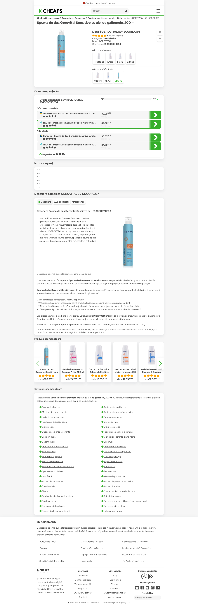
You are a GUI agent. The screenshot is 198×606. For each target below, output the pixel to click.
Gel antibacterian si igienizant (117, 451)
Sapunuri (108, 441)
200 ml (118, 80)
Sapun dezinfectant (113, 461)
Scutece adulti (48, 451)
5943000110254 (112, 44)
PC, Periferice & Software (134, 554)
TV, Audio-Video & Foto (133, 561)
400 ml (98, 80)
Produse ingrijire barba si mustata (57, 496)
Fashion (43, 548)
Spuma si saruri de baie (52, 471)
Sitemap (115, 584)
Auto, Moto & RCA (48, 541)
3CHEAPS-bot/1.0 (83, 592)
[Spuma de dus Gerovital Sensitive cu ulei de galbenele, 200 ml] (46, 355)
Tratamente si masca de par (55, 446)
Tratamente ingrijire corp (115, 407)
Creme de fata (111, 421)
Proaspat (99, 61)
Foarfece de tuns (50, 501)
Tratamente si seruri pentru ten (118, 412)
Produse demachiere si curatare (118, 431)
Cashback (115, 588)
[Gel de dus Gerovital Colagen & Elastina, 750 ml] (99, 355)
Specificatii (63, 201)
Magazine (82, 588)
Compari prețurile (74, 306)
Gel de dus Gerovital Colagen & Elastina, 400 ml (151, 372)
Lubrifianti (47, 476)
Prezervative (110, 471)
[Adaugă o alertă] (160, 38)
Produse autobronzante (115, 446)
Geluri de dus (109, 38)
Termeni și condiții (82, 584)
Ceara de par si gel (112, 456)
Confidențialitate (83, 579)
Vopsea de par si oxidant (115, 476)
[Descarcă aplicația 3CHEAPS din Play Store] (151, 578)
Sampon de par (49, 436)
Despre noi (83, 575)
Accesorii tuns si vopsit (52, 481)
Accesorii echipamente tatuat (56, 511)
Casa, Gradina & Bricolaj (92, 541)
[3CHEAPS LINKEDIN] (158, 588)
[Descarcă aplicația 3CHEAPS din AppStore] (144, 578)
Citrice (130, 61)
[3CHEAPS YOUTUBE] (137, 588)
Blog (115, 575)
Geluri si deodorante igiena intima (119, 436)
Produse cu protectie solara (54, 421)
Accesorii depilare (112, 486)
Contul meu (115, 579)
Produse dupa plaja (112, 417)
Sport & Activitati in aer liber (52, 561)
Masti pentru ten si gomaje (54, 412)
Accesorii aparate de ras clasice (118, 481)
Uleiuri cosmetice (112, 426)
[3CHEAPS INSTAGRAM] (152, 588)
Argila (110, 61)
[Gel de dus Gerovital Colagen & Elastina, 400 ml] (151, 355)
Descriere (45, 201)
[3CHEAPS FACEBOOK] (142, 588)
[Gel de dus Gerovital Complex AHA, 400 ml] (73, 355)
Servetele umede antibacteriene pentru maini (125, 501)
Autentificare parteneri (115, 592)
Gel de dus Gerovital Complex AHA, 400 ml (73, 371)
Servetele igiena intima (114, 506)
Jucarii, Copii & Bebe (49, 554)
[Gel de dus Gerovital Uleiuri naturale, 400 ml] (125, 355)
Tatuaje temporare (112, 496)
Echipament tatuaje (113, 511)
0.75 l (108, 80)
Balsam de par (48, 441)
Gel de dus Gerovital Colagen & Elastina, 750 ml (99, 372)
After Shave (109, 466)
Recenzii (79, 201)
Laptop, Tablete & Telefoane (94, 554)
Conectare (110, 3)
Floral (120, 61)
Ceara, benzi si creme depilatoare (119, 491)
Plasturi (45, 491)
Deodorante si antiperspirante (56, 431)
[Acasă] (38, 18)
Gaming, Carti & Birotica (92, 548)
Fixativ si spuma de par (52, 461)
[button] (160, 364)
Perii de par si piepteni (52, 456)
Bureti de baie (48, 486)
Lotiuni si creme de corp (53, 417)
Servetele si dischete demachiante (58, 466)
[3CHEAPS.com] (50, 11)
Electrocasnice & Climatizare (135, 541)
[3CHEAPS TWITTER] (147, 588)
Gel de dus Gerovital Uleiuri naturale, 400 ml (125, 372)
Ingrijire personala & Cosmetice (136, 548)
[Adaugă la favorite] (160, 32)
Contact (83, 597)
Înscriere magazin (115, 597)
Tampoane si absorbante (53, 506)
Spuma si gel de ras (51, 407)
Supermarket (87, 561)
